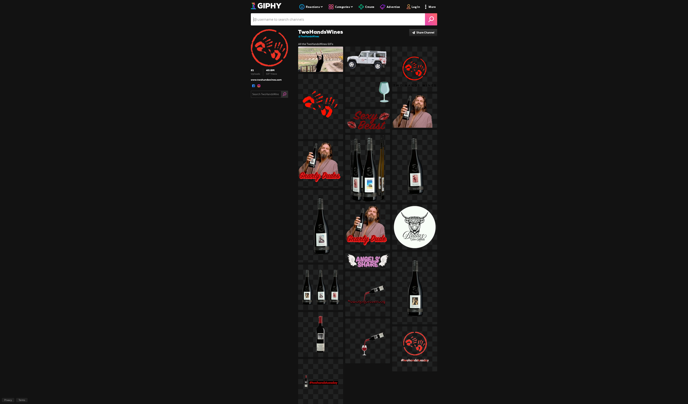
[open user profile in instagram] (259, 86)
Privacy (8, 400)
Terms (22, 400)
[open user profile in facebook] (253, 86)
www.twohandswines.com (266, 79)
